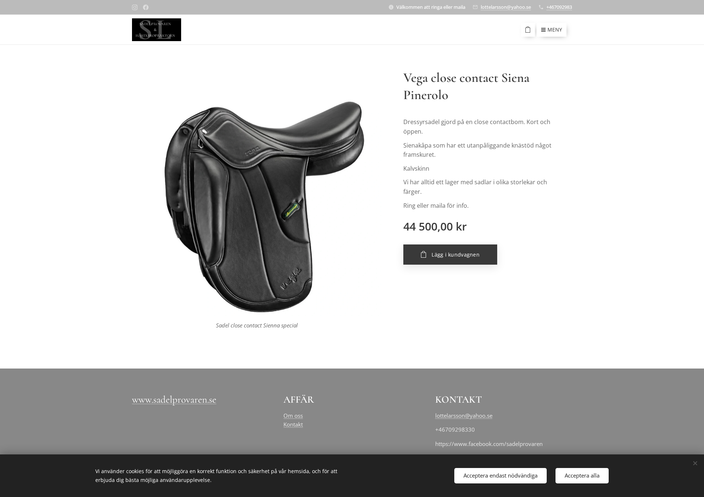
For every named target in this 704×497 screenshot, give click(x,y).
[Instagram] (134, 7)
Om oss (293, 415)
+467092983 (559, 7)
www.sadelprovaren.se (174, 399)
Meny (554, 29)
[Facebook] (145, 7)
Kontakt (293, 424)
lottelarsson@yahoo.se (506, 7)
